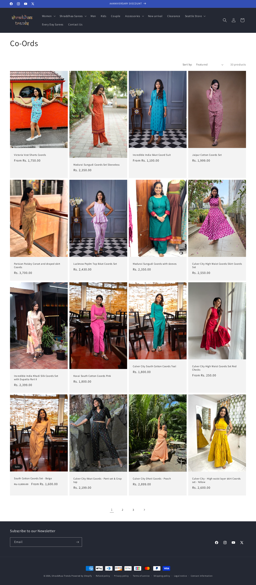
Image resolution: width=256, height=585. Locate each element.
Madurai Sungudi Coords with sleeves (155, 263)
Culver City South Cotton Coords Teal (154, 366)
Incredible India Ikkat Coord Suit (152, 155)
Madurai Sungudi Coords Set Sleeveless (96, 164)
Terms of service (141, 575)
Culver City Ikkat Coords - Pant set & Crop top (97, 480)
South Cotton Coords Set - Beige (33, 478)
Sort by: (187, 64)
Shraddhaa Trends (61, 575)
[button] (48, 16)
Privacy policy (121, 575)
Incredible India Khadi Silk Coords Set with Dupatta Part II (36, 377)
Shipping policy (162, 575)
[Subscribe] (77, 542)
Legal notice (180, 575)
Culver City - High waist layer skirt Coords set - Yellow (216, 480)
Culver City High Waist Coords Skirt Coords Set (217, 265)
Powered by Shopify (81, 575)
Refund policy (103, 575)
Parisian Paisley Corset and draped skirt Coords (37, 265)
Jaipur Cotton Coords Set (207, 155)
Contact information (201, 575)
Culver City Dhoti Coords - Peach (152, 478)
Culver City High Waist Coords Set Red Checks (214, 368)
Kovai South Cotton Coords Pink (92, 376)
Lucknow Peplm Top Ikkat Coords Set (95, 263)
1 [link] (112, 510)
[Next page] (144, 509)
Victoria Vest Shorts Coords (30, 155)
